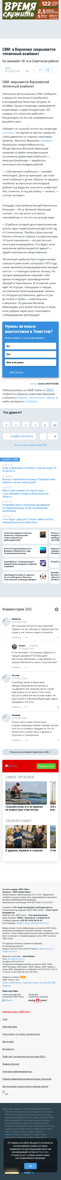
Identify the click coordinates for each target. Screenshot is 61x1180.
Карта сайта (8, 1041)
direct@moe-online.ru (16, 959)
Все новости (8, 1049)
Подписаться (46, 766)
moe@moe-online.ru (41, 923)
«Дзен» (5, 982)
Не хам (15, 675)
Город (7, 68)
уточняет (8, 132)
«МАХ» (49, 390)
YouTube (43, 982)
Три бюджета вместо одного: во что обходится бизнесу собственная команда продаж (21, 577)
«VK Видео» (31, 401)
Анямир (16, 715)
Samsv (22, 645)
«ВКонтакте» (36, 397)
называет (46, 140)
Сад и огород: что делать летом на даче (21, 1034)
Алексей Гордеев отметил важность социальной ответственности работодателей (18, 536)
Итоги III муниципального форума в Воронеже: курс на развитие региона (17, 550)
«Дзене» (50, 397)
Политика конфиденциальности (17, 1071)
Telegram (22, 397)
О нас (5, 1019)
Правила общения (11, 1064)
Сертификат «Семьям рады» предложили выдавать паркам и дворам (20, 564)
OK (30, 1166)
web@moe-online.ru (23, 923)
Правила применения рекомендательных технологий (27, 1079)
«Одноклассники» (30, 982)
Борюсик (16, 618)
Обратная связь (10, 1026)
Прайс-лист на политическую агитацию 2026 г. (24, 1056)
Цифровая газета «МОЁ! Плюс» (17, 1011)
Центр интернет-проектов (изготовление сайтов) (25, 1086)
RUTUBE (52, 982)
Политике (43, 1152)
